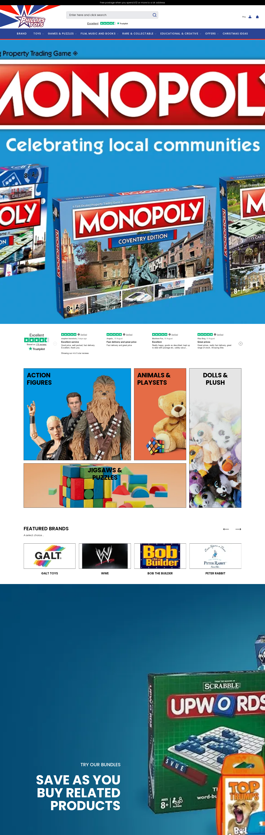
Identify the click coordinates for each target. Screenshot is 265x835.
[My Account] (250, 17)
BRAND (22, 33)
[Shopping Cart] (257, 17)
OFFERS (210, 33)
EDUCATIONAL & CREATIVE (179, 33)
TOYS (37, 33)
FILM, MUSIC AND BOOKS (98, 33)
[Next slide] (238, 529)
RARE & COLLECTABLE (138, 33)
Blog (244, 17)
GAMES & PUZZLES (61, 33)
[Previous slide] (226, 529)
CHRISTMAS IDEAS (235, 33)
